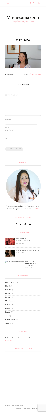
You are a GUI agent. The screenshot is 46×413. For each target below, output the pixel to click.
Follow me (8, 340)
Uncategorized (10, 319)
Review (7, 312)
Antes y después (10, 282)
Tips (6, 316)
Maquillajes (9, 301)
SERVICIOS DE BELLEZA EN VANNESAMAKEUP (26, 240)
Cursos (7, 293)
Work (7, 323)
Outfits (7, 308)
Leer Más (36, 209)
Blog (6, 286)
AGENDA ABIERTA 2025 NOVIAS (28, 250)
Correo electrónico (9, 129)
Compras (8, 290)
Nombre (8, 119)
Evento (7, 297)
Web (6, 138)
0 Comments (9, 74)
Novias (7, 305)
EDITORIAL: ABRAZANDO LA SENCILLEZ (31, 263)
